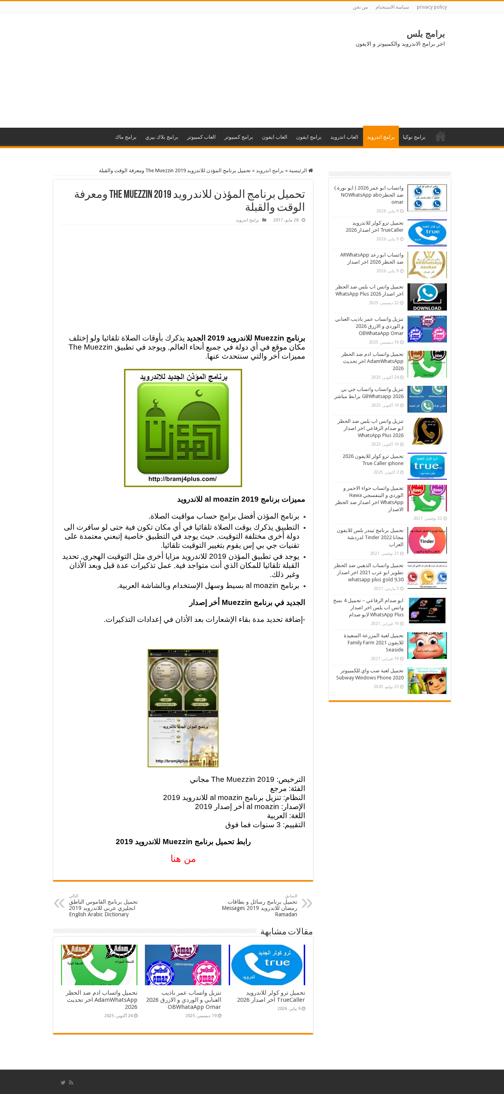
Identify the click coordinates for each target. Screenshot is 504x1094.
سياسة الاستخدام (392, 7)
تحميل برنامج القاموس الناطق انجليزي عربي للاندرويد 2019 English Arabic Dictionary (103, 905)
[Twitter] (63, 1082)
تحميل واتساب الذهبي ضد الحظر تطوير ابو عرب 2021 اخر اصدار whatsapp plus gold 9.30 (369, 572)
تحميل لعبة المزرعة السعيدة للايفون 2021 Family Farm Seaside (374, 643)
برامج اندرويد (381, 137)
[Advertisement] (118, 70)
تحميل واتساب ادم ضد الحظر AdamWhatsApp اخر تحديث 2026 (101, 999)
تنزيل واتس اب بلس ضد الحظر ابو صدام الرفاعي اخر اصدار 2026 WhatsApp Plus (370, 428)
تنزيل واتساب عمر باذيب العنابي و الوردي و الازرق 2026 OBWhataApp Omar (183, 999)
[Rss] (71, 1082)
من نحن (360, 7)
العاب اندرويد (344, 137)
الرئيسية (440, 136)
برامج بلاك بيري (161, 137)
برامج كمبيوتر (238, 137)
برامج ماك (126, 137)
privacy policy (432, 7)
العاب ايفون (274, 137)
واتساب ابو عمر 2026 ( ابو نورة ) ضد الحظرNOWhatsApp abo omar (369, 195)
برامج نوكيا (414, 137)
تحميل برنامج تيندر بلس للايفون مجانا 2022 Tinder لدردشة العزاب (370, 537)
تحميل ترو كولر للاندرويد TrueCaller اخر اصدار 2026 (271, 996)
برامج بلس (426, 34)
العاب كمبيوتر (201, 137)
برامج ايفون (309, 137)
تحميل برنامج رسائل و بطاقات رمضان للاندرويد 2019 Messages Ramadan (259, 905)
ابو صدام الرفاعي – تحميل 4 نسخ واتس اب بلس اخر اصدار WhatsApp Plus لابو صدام (368, 607)
